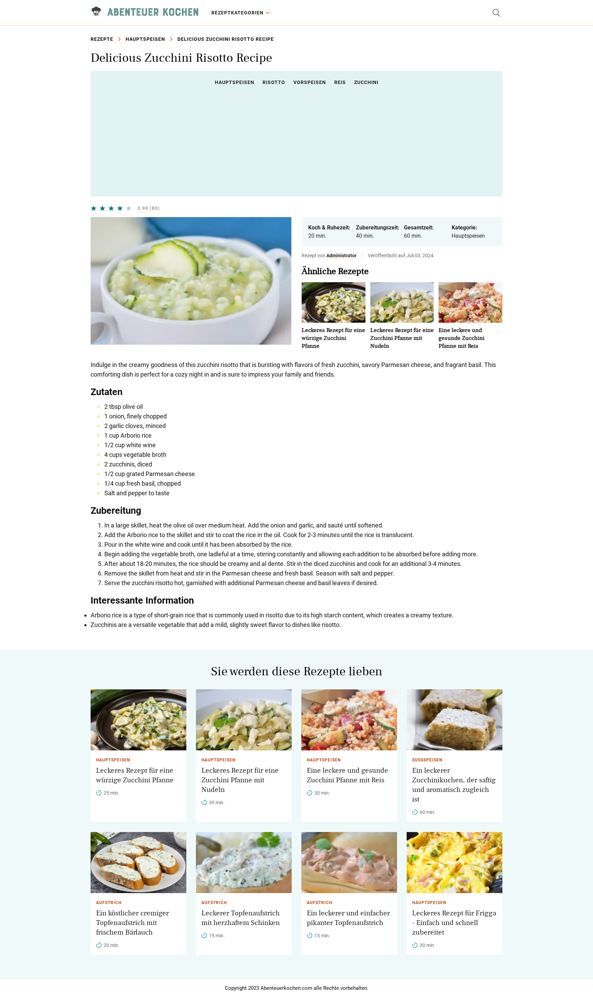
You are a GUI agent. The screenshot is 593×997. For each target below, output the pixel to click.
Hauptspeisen (145, 39)
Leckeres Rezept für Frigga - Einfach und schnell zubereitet (454, 923)
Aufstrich (108, 902)
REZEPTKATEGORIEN (237, 12)
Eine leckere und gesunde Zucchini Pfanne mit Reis (462, 338)
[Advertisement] (296, 141)
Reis (340, 82)
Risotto (274, 82)
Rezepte (102, 39)
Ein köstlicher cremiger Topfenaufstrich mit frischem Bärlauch (132, 923)
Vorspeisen (309, 82)
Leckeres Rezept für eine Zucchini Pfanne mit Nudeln (402, 338)
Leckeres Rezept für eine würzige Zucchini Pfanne (333, 338)
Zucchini (366, 82)
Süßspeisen (427, 760)
